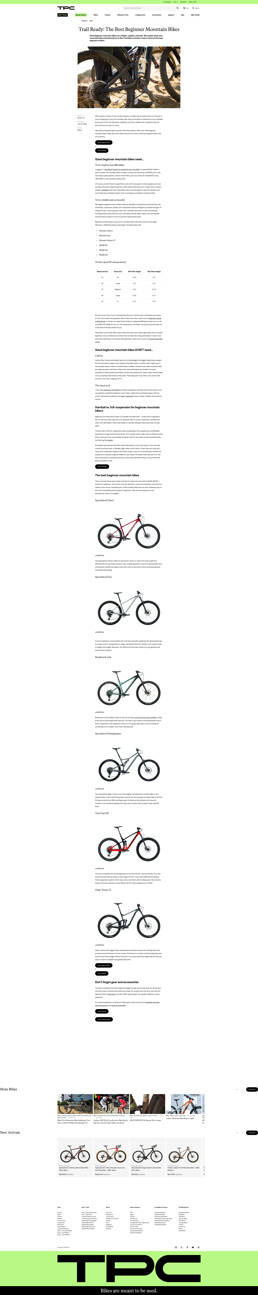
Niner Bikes (182, 1230)
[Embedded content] (129, 1055)
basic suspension (127, 396)
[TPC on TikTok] (199, 1247)
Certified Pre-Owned (112, 1218)
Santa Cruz (182, 1226)
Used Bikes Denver (160, 1222)
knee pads (111, 994)
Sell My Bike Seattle (87, 1224)
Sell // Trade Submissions (89, 1212)
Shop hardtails (102, 466)
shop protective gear (104, 1019)
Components (140, 15)
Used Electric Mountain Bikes (163, 1218)
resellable (105, 190)
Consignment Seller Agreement (139, 1222)
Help (175, 2)
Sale (182, 15)
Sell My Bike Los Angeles (89, 1220)
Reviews (108, 1228)
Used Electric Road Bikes (161, 1220)
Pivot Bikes (182, 1220)
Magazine (183, 2)
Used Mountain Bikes (160, 1216)
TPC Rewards (167, 2)
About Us (109, 1212)
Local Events (110, 1216)
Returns (132, 1216)
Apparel (171, 15)
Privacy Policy (134, 1220)
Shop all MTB (102, 150)
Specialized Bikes (184, 1212)
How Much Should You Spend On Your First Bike (122, 169)
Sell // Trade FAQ (87, 1214)
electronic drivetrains (112, 390)
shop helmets (102, 1011)
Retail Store (193, 2)
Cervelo (181, 1224)
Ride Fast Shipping (135, 1232)
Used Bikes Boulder (160, 1224)
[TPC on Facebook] (187, 1247)
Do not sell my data (136, 1228)
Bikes (96, 15)
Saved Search (81, 15)
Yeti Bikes (181, 1214)
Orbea (180, 1228)
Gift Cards (60, 1224)
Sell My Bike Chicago (88, 1228)
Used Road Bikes (159, 1214)
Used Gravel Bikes (159, 1212)
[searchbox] (148, 8)
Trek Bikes (182, 1216)
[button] (196, 8)
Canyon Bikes (183, 1218)
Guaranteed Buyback (136, 1230)
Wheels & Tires (122, 15)
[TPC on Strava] (182, 1247)
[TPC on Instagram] (176, 1247)
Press (107, 1222)
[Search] (177, 8)
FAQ (131, 1212)
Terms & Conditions (136, 1224)
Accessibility (109, 1226)
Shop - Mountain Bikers (64, 1230)
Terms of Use (134, 1226)
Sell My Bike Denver (88, 1222)
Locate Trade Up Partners (89, 1218)
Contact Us (133, 1218)
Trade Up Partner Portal (89, 1216)
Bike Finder (195, 15)
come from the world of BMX (145, 717)
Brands (59, 1212)
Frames (107, 15)
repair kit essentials (118, 1005)
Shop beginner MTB (104, 142)
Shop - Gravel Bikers (63, 1234)
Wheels (59, 1218)
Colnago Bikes (183, 1222)
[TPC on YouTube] (193, 1247)
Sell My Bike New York (88, 1226)
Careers (108, 1220)
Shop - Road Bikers (63, 1232)
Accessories (156, 15)
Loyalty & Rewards (63, 1228)
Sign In (132, 1214)
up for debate (107, 440)
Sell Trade (62, 15)
